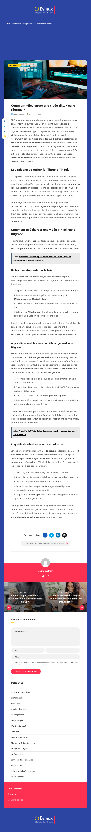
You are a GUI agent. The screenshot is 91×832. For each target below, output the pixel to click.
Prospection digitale (20, 748)
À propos (12, 794)
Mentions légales (15, 800)
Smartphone (17, 765)
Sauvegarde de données (22, 760)
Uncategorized (17, 777)
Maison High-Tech (19, 737)
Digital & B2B (16, 698)
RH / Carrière (17, 754)
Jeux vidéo (16, 731)
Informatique (14, 65)
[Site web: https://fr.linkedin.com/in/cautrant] (43, 576)
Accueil (7, 24)
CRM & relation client (20, 692)
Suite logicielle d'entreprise (23, 771)
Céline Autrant (45, 571)
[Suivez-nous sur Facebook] (48, 576)
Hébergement (17, 715)
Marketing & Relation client (23, 743)
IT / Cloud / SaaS (18, 726)
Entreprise (16, 703)
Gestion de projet (19, 709)
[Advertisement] (45, 41)
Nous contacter (15, 789)
